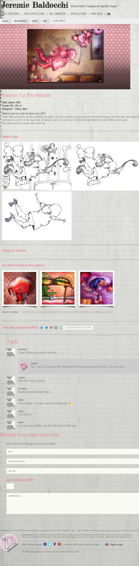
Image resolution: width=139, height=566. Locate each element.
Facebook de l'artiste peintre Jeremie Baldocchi (45, 544)
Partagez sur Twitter (46, 327)
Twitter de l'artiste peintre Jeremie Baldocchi (50, 544)
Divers (34, 21)
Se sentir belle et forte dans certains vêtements (96, 281)
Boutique (127, 535)
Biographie (37, 537)
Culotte (51, 312)
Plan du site (27, 535)
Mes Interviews (59, 537)
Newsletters (110, 537)
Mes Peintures (20, 21)
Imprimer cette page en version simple (82, 544)
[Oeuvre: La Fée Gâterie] (65, 56)
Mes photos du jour (124, 537)
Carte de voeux (29, 312)
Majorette (11, 278)
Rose (45, 21)
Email (56, 327)
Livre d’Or (100, 537)
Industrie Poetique (66, 552)
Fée (58, 312)
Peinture (77, 312)
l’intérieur (111, 120)
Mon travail (27, 537)
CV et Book (83, 537)
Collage (42, 312)
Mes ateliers (47, 537)
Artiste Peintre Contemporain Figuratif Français (94, 6)
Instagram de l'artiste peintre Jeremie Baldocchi (54, 544)
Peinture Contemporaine (95, 312)
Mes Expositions (49, 535)
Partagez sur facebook (41, 327)
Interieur (66, 312)
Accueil (5, 21)
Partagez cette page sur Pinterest (51, 327)
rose (18, 120)
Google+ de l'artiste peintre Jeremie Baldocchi (59, 544)
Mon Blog (97, 14)
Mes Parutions (86, 535)
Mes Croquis (74, 535)
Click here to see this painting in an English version (109, 13)
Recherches (37, 535)
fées (118, 117)
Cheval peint (51, 278)
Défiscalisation (72, 537)
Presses (96, 535)
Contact (92, 537)
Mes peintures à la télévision (111, 535)
